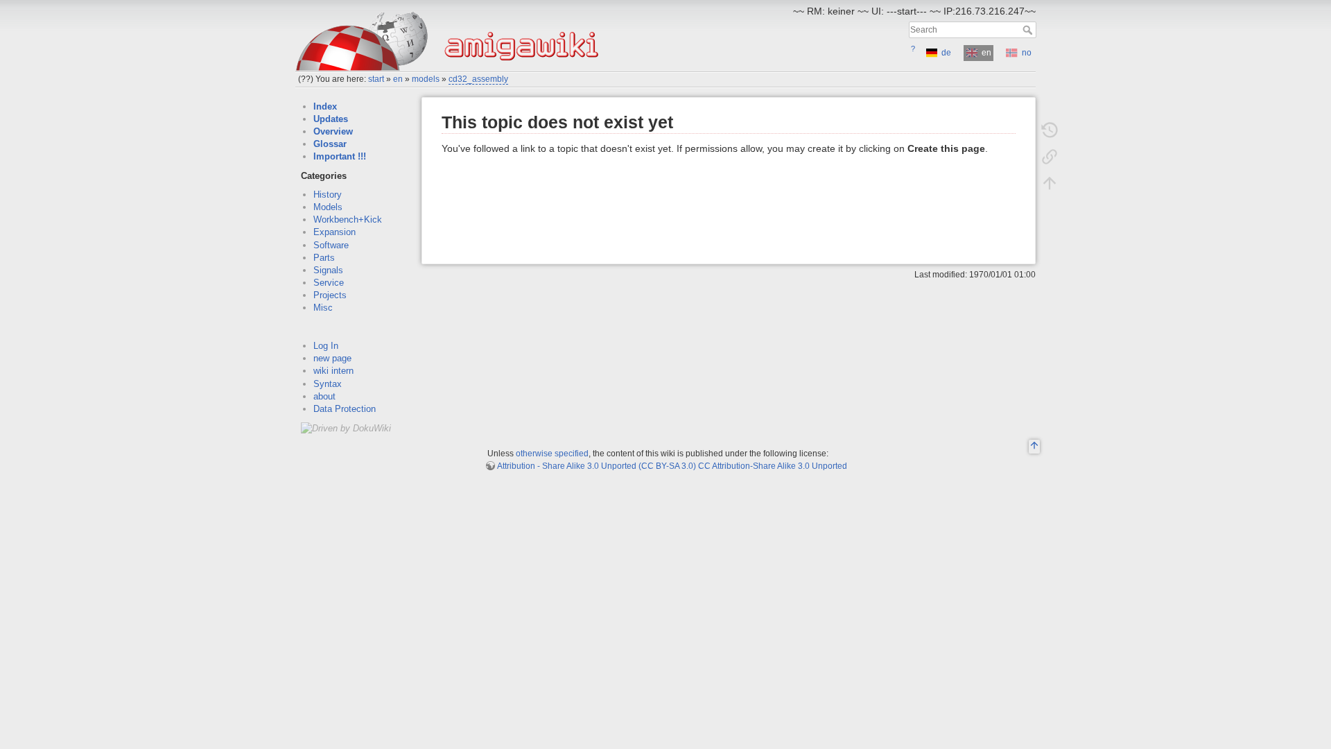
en (398, 79)
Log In (325, 346)
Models (327, 207)
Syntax (327, 384)
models (426, 79)
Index (325, 106)
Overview (333, 131)
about (324, 396)
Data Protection (344, 409)
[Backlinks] (1049, 157)
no (1027, 53)
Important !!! (339, 156)
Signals (328, 270)
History (327, 194)
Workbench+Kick (347, 219)
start (376, 79)
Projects (330, 295)
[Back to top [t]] (1049, 183)
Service (328, 282)
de (946, 53)
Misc (323, 307)
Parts (324, 257)
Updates (330, 119)
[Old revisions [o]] (1049, 130)
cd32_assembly (478, 79)
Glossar (330, 144)
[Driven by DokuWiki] (346, 427)
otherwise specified (552, 453)
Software (331, 245)
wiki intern (333, 370)
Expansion (334, 232)
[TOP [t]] (1034, 447)
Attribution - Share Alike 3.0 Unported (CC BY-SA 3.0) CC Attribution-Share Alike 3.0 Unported (672, 466)
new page (332, 358)
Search (1029, 30)
